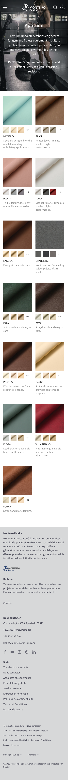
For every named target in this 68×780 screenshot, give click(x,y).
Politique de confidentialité (18, 699)
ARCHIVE (14, 254)
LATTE (46, 130)
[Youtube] (12, 652)
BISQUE (14, 438)
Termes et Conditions (15, 704)
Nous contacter (11, 672)
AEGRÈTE (6, 130)
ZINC (14, 192)
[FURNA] (17, 480)
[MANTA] (17, 172)
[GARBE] (49, 356)
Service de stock (12, 688)
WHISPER (21, 130)
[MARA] (49, 172)
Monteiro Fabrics (18, 763)
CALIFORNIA (53, 254)
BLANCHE (38, 438)
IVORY (6, 254)
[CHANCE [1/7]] (49, 235)
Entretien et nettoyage (15, 694)
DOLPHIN (21, 192)
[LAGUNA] (17, 235)
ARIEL (53, 192)
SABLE (53, 438)
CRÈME (46, 438)
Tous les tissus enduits (15, 667)
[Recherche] (55, 8)
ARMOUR (38, 254)
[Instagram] (19, 652)
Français (32, 754)
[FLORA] (17, 418)
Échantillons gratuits (14, 683)
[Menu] (5, 7)
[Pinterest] (26, 652)
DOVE (6, 317)
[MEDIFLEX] (17, 110)
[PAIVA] (17, 297)
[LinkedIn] (34, 652)
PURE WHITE (38, 130)
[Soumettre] (63, 603)
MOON (53, 130)
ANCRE (46, 192)
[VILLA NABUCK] (49, 418)
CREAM (21, 375)
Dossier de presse (13, 709)
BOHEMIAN (46, 254)
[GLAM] (49, 110)
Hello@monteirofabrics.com (19, 643)
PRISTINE (14, 130)
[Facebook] (5, 652)
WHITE (6, 438)
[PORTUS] (17, 356)
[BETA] (49, 297)
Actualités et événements (17, 678)
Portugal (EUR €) (11, 754)
